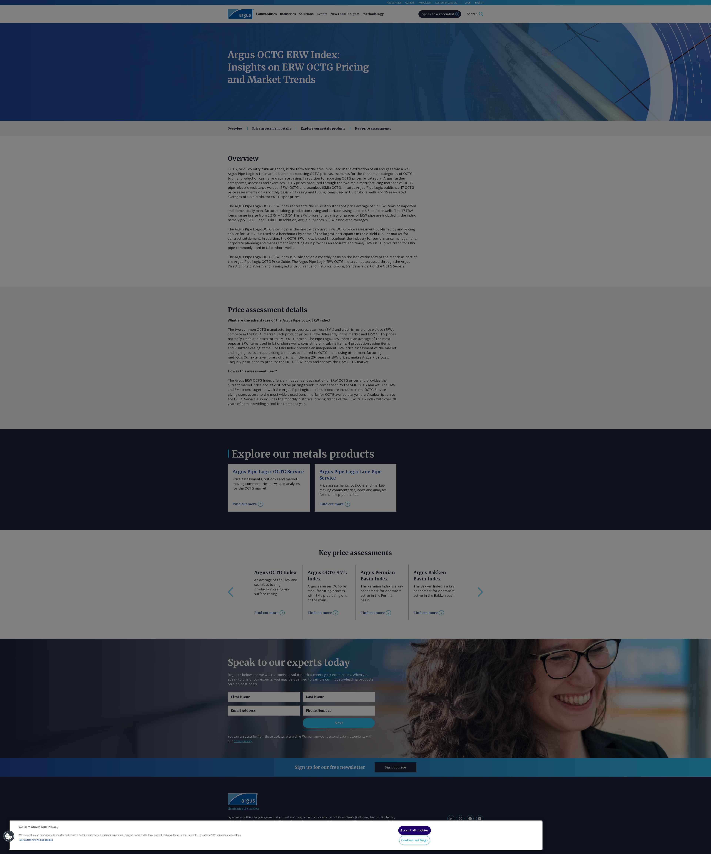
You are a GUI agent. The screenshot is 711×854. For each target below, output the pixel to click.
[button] (9, 836)
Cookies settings (414, 840)
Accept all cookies (414, 830)
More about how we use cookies (36, 840)
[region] (276, 835)
